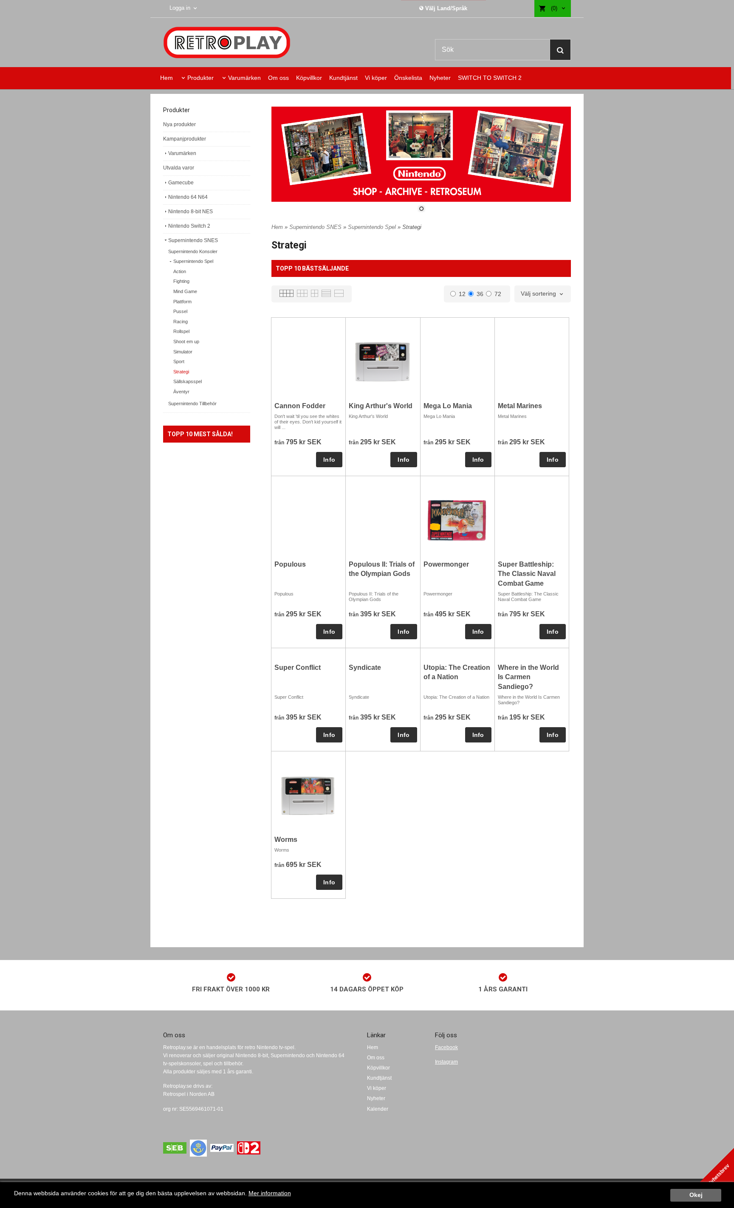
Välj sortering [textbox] (538, 294)
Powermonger (446, 564)
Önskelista (408, 77)
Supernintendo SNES (193, 240)
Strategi (181, 371)
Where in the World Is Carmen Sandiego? (528, 677)
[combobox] (543, 294)
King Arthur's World (380, 405)
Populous (290, 564)
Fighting (181, 281)
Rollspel (181, 331)
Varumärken (244, 77)
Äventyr (181, 391)
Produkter (200, 77)
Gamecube (181, 183)
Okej (696, 1195)
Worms (285, 839)
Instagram (446, 1062)
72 (497, 294)
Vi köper (376, 77)
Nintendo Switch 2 (189, 226)
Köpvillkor (309, 77)
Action (179, 271)
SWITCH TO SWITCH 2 (490, 77)
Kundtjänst (343, 77)
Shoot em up (186, 341)
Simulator (182, 351)
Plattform (182, 301)
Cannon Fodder (299, 405)
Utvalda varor (178, 168)
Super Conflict (297, 667)
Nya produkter (179, 124)
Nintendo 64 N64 (188, 197)
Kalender (377, 1109)
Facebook (446, 1047)
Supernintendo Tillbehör (192, 403)
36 (480, 294)
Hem (166, 77)
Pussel (180, 311)
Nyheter (440, 77)
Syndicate (365, 667)
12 (462, 294)
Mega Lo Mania (447, 405)
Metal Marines (520, 405)
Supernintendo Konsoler (192, 251)
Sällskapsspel (187, 381)
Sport (178, 361)
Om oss (278, 77)
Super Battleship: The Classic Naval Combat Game (527, 574)
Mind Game (185, 291)
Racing (180, 321)
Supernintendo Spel (193, 261)
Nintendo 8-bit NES (190, 212)
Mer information (269, 1193)
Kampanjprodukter (184, 139)
